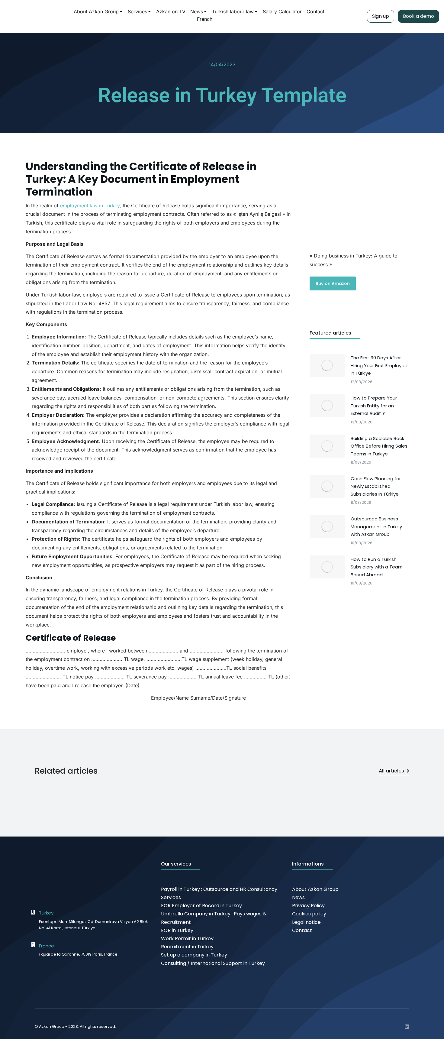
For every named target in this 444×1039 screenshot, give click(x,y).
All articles (391, 770)
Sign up (380, 16)
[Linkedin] (406, 1026)
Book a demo (418, 16)
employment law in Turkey (90, 205)
